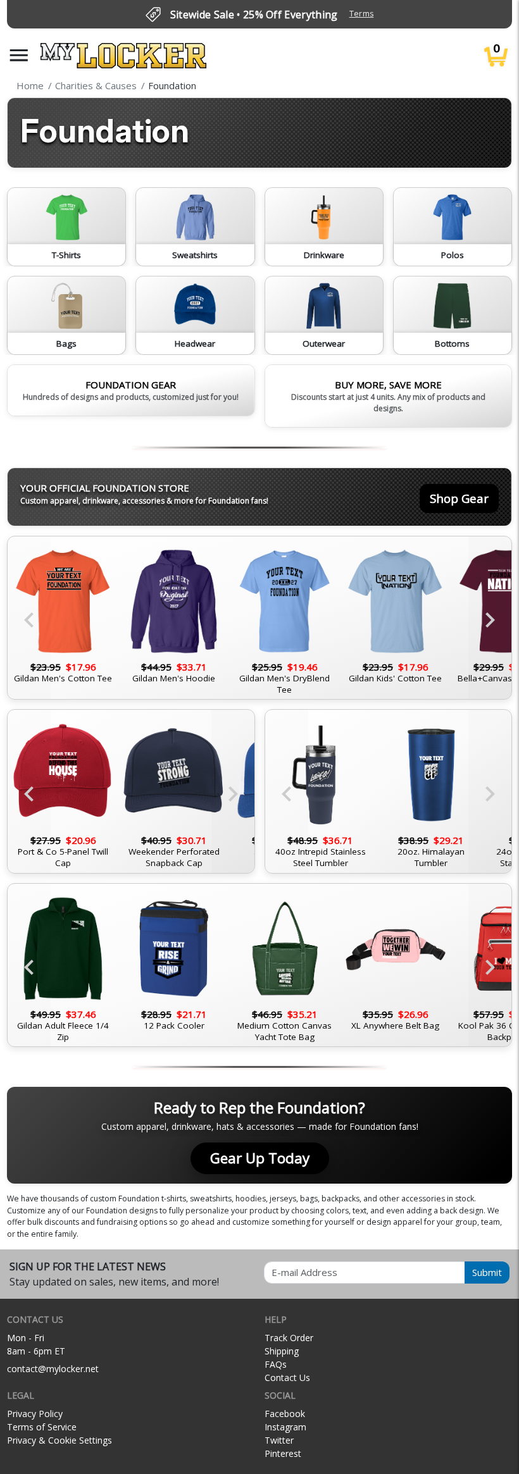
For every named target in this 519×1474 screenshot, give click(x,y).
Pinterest (283, 1453)
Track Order (289, 1338)
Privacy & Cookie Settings (59, 1440)
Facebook (285, 1414)
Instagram (285, 1427)
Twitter (279, 1440)
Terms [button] (361, 13)
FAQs (276, 1364)
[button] (19, 55)
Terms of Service (42, 1427)
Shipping (282, 1351)
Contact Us (287, 1378)
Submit (487, 1272)
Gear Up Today (260, 1158)
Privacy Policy (35, 1414)
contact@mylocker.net (53, 1369)
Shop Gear (459, 498)
